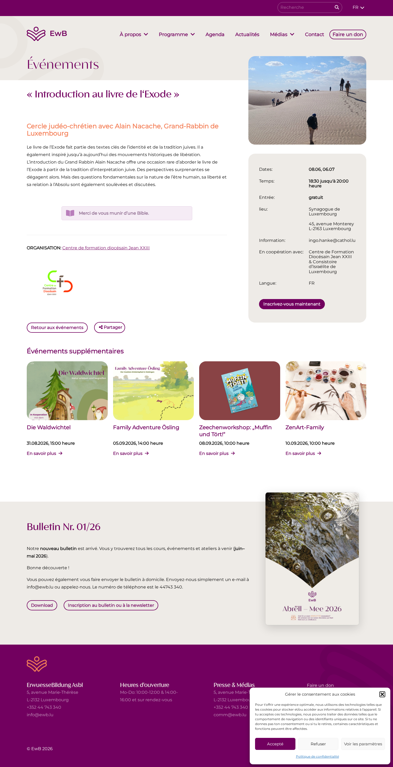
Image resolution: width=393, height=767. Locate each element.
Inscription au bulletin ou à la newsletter (111, 605)
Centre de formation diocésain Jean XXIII (106, 247)
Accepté (275, 743)
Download (42, 605)
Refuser (318, 743)
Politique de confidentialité (317, 756)
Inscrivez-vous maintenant (292, 304)
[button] (382, 694)
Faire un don (320, 685)
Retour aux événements (57, 327)
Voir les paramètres (363, 743)
